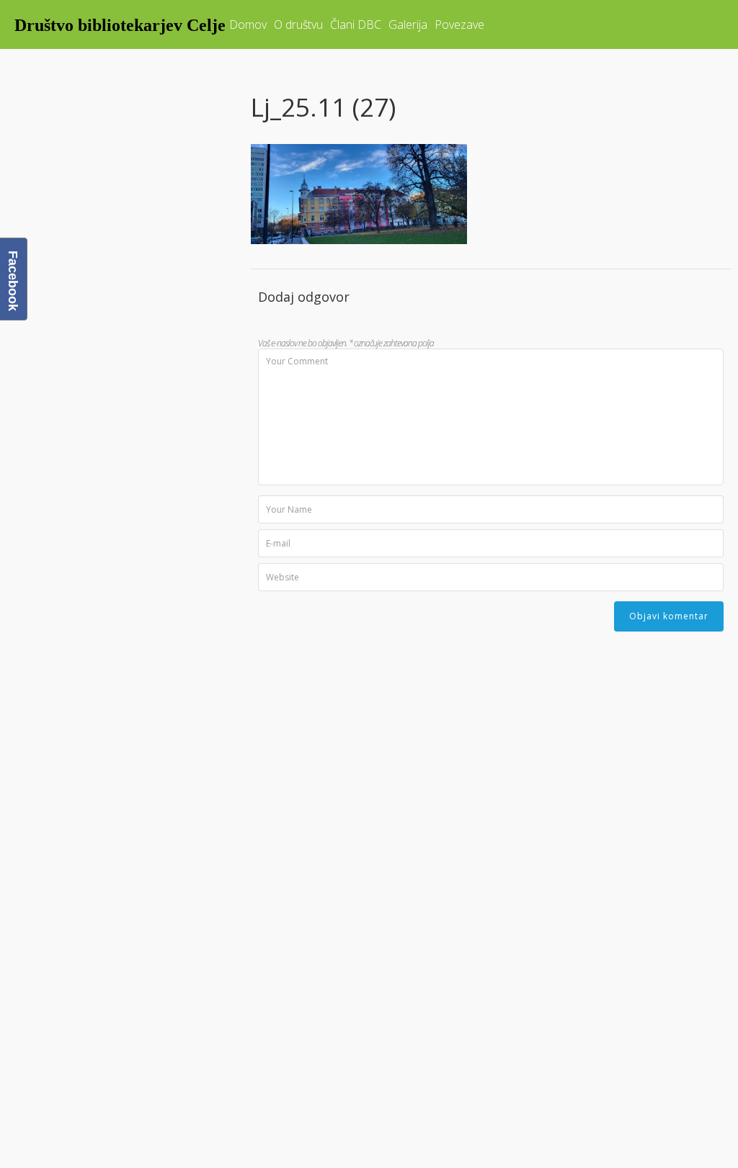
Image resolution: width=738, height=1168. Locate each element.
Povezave (459, 24)
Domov (248, 24)
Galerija (407, 24)
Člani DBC (355, 24)
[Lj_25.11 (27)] (359, 239)
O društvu (298, 24)
